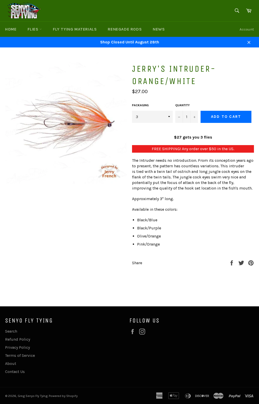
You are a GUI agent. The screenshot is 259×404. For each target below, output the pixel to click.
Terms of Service (20, 355)
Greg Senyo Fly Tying (33, 396)
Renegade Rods (125, 29)
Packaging (140, 105)
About (10, 363)
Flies (33, 29)
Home (10, 29)
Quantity (182, 105)
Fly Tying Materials (75, 29)
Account (247, 29)
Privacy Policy (17, 347)
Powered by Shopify (63, 396)
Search (11, 331)
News (159, 29)
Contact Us (15, 371)
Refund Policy (17, 339)
